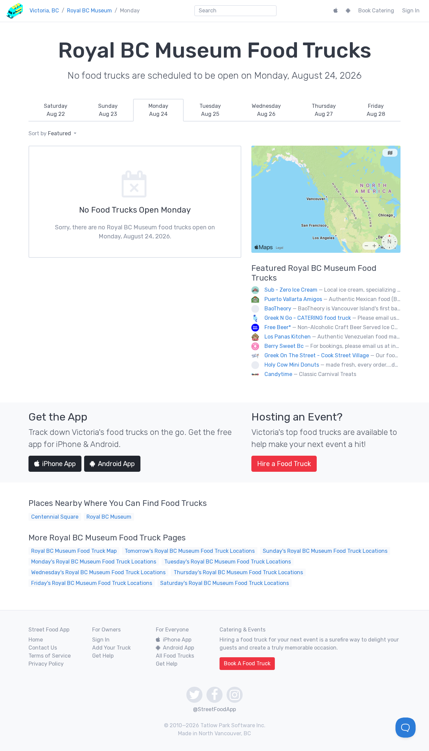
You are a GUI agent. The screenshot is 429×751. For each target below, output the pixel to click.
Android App (116, 464)
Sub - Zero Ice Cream (290, 290)
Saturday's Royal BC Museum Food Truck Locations (224, 583)
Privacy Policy (46, 664)
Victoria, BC (44, 10)
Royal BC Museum (89, 10)
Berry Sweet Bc (284, 346)
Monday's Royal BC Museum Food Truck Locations (93, 561)
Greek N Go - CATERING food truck (307, 318)
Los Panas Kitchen (287, 336)
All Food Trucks (175, 656)
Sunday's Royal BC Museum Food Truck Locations (325, 551)
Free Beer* (277, 327)
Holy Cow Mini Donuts (291, 365)
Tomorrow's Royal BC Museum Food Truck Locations (190, 551)
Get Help (103, 656)
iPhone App (59, 464)
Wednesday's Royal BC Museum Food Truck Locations (98, 572)
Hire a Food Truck (284, 464)
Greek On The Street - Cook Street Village (316, 355)
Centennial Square (54, 517)
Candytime (278, 374)
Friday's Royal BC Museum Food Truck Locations (91, 583)
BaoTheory (277, 308)
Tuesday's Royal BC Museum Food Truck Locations (227, 561)
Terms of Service (49, 656)
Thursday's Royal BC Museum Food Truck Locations (238, 572)
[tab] (55, 110)
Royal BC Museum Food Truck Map (74, 551)
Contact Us (42, 648)
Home (35, 639)
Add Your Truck (111, 648)
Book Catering (376, 10)
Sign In (411, 10)
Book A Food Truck (247, 663)
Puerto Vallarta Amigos (293, 299)
